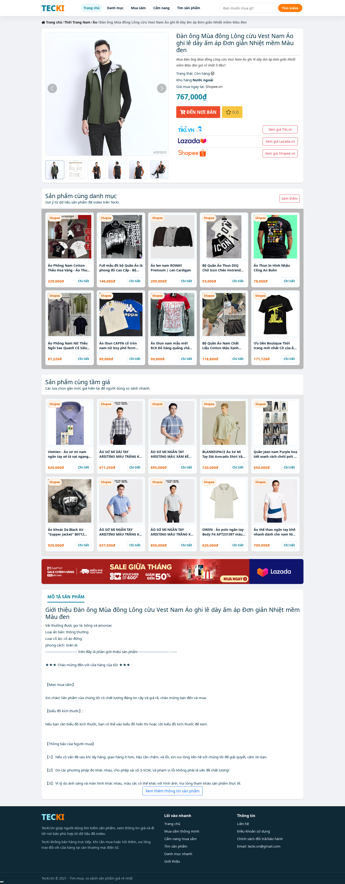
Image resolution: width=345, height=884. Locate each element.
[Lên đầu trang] (2, 882)
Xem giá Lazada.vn (280, 141)
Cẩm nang (161, 8)
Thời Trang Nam (77, 22)
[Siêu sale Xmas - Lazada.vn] (172, 571)
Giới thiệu (172, 861)
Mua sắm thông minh (181, 831)
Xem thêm (290, 198)
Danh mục (115, 8)
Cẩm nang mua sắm (180, 838)
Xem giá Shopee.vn (280, 153)
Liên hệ (243, 823)
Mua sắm (138, 8)
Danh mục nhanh (178, 853)
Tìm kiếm (290, 8)
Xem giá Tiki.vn (280, 129)
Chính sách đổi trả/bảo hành (260, 838)
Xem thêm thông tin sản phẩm (172, 791)
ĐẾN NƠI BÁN (200, 112)
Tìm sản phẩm (188, 8)
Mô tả (65, 597)
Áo (95, 22)
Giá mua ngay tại (190, 86)
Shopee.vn (214, 86)
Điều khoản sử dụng (253, 831)
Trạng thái (184, 73)
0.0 (235, 112)
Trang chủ (92, 8)
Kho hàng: (184, 80)
